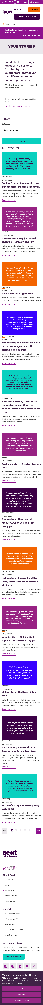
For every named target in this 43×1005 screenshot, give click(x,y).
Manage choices (21, 1000)
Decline (21, 994)
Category (6, 124)
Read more (7, 200)
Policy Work (10, 890)
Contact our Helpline (27, 16)
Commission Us (11, 919)
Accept (21, 988)
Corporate (10, 924)
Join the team (11, 935)
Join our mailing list (13, 957)
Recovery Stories (8, 176)
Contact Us (10, 901)
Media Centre (11, 895)
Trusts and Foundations (15, 929)
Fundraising (6, 287)
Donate (34, 9)
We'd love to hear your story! (17, 106)
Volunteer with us (12, 913)
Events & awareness (9, 395)
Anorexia (5, 232)
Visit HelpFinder (30, 35)
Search (21, 141)
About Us (9, 880)
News (7, 885)
